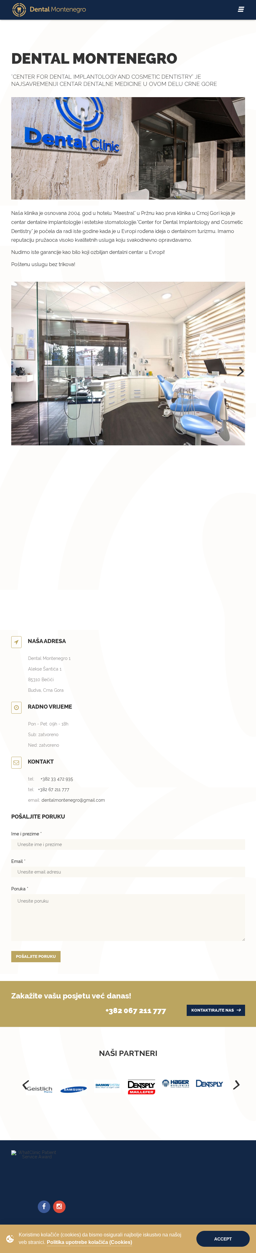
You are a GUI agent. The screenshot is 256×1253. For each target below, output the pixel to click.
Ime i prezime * (26, 834)
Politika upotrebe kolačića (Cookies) (89, 1242)
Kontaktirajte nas (213, 1010)
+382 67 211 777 (53, 789)
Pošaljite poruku (36, 956)
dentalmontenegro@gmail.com (73, 800)
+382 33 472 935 (57, 778)
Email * (18, 861)
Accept (223, 1238)
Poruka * (19, 889)
